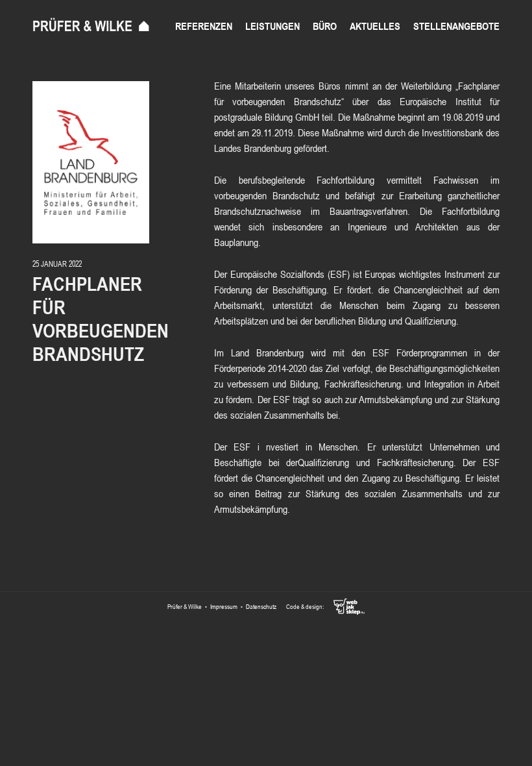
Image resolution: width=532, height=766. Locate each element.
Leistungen (272, 26)
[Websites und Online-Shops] (344, 607)
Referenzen (203, 26)
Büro (325, 26)
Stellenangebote (456, 26)
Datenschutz (261, 606)
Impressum (223, 606)
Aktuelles (375, 26)
